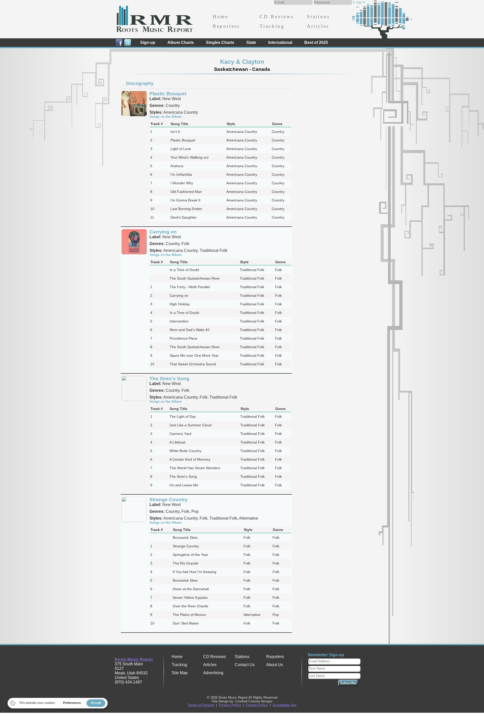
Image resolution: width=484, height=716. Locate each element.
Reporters (226, 26)
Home (220, 16)
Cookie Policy (257, 705)
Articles (318, 26)
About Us (274, 665)
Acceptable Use (284, 705)
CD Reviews (277, 16)
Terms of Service (201, 705)
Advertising (213, 673)
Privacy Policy (230, 705)
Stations (318, 16)
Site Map (180, 673)
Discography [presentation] (140, 83)
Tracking (272, 26)
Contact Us (245, 665)
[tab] (140, 83)
